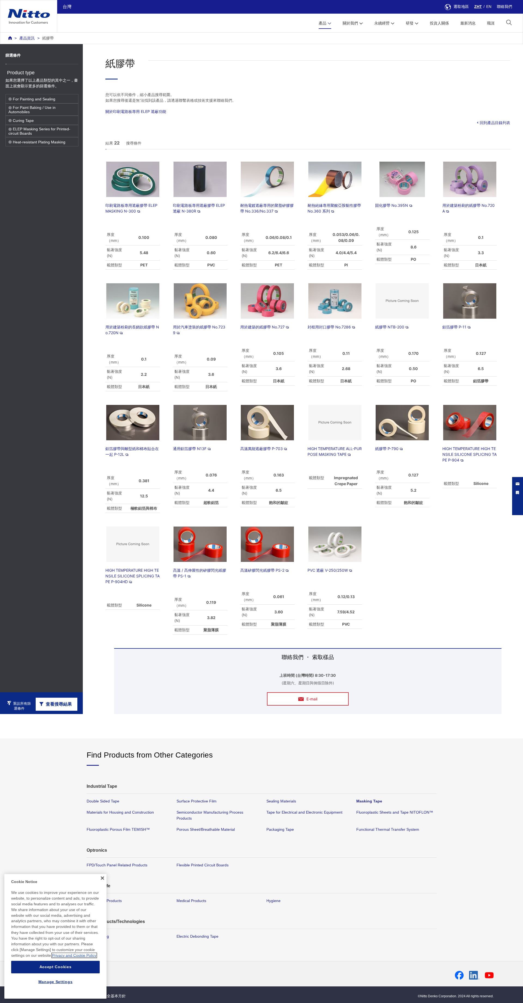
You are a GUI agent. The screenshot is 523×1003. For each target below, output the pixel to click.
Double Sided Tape (103, 801)
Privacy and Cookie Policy (74, 955)
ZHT (478, 6)
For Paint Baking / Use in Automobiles (32, 109)
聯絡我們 (504, 6)
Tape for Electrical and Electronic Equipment (304, 812)
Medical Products (191, 901)
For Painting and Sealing (34, 99)
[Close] (102, 878)
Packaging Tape (280, 829)
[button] (509, 22)
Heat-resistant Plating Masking (39, 142)
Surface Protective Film (197, 801)
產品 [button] (322, 23)
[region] (55, 936)
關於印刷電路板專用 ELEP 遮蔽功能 (135, 111)
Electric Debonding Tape (197, 936)
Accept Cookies (55, 967)
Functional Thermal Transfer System (387, 829)
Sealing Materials (281, 801)
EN (488, 6)
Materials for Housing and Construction (120, 812)
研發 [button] (409, 23)
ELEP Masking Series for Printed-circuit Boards (39, 131)
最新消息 (468, 23)
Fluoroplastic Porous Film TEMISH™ (118, 829)
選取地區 (461, 6)
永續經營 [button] (382, 23)
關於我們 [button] (350, 23)
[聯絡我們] (520, 496)
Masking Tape (369, 801)
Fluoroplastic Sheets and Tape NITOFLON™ (394, 812)
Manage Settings (55, 982)
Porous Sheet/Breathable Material (206, 829)
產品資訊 (27, 38)
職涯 (491, 23)
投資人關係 (439, 23)
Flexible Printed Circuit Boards (203, 865)
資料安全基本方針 (110, 996)
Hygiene (273, 901)
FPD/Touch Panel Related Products (117, 865)
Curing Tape (23, 120)
